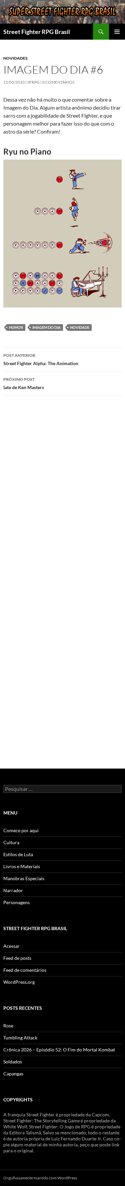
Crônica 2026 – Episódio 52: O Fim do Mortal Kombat (59, 1049)
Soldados (12, 1061)
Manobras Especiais (23, 878)
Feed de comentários (24, 970)
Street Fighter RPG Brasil (36, 31)
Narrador (13, 890)
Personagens (16, 902)
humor (16, 327)
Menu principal (117, 32)
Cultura (11, 842)
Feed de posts (17, 958)
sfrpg (33, 82)
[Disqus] (62, 495)
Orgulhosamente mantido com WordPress (40, 1177)
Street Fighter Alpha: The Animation (40, 359)
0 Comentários (58, 82)
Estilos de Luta (18, 854)
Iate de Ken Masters (23, 383)
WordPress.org (19, 982)
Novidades (15, 58)
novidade (79, 327)
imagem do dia (46, 327)
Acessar (11, 946)
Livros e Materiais (21, 866)
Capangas (13, 1073)
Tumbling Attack (20, 1037)
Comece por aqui (21, 830)
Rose (8, 1025)
